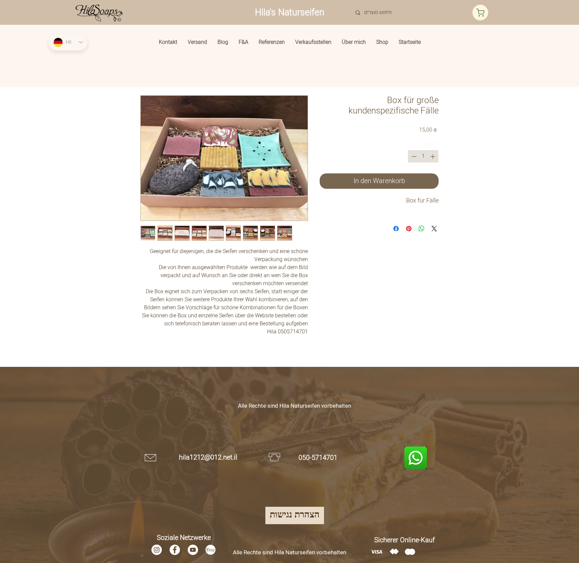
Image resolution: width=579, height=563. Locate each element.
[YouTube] (193, 550)
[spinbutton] (423, 156)
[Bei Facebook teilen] (396, 229)
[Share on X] (434, 229)
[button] (382, 42)
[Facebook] (175, 550)
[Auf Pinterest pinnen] (409, 229)
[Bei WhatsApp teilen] (421, 229)
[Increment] (433, 156)
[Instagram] (156, 550)
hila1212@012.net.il (208, 457)
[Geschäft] (480, 12)
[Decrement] (413, 156)
